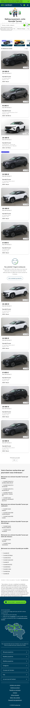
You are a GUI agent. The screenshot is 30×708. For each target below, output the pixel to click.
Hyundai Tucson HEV (8, 559)
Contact (15, 692)
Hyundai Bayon (6, 566)
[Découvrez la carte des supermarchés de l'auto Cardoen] (15, 639)
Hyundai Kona (6, 571)
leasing (17, 0)
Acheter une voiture (15, 685)
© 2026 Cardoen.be (15, 705)
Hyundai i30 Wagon (8, 555)
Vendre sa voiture (15, 687)
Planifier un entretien (15, 690)
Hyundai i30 (6, 573)
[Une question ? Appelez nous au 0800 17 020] (21, 5)
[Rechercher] (24, 25)
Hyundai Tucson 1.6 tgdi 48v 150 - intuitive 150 (7, 494)
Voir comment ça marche (14, 278)
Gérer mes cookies (15, 697)
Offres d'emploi (15, 695)
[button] (10, 28)
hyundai (18, 579)
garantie (13, 616)
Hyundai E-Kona (7, 568)
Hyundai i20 (6, 552)
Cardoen (3, 579)
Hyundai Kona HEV (7, 564)
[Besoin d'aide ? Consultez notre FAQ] (24, 5)
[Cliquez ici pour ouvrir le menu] (28, 5)
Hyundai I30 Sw (7, 557)
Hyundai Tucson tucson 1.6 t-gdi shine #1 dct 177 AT (7, 499)
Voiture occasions (10, 579)
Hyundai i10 (6, 562)
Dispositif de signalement (15, 700)
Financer (2, 0)
